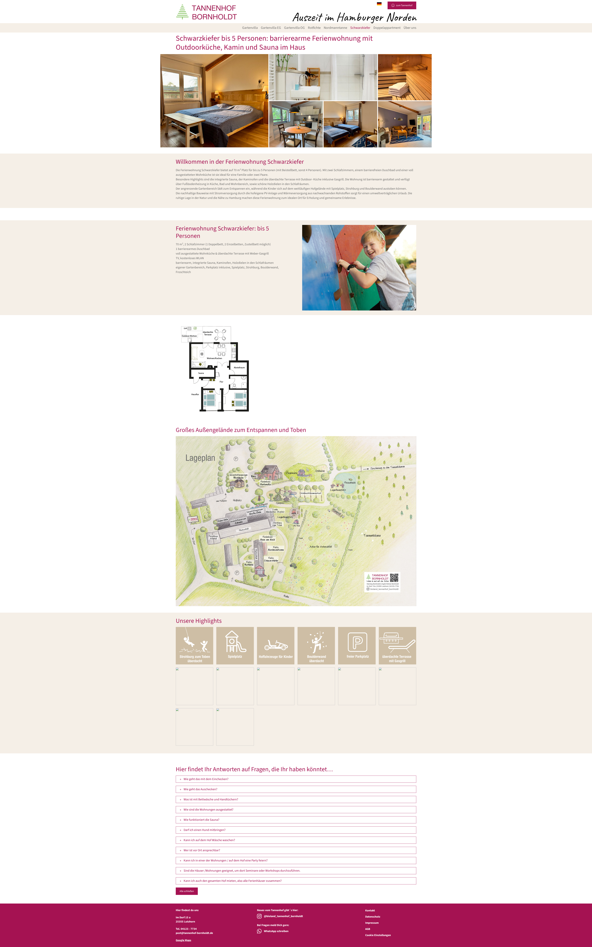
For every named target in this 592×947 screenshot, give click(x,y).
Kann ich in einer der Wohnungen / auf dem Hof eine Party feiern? (226, 860)
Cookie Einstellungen (378, 935)
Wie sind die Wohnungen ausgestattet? (208, 809)
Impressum (372, 923)
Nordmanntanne (335, 27)
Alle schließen (187, 891)
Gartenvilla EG (271, 27)
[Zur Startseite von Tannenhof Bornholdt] (206, 12)
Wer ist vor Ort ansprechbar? (202, 850)
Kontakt (370, 910)
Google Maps (183, 940)
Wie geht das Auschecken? (200, 789)
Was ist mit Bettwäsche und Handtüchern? (211, 799)
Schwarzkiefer (360, 27)
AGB (367, 929)
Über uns (410, 27)
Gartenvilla (250, 27)
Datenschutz (372, 917)
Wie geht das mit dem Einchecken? (206, 779)
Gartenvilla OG (294, 27)
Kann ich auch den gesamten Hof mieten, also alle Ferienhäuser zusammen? (233, 881)
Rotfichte (314, 27)
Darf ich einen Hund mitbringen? (205, 830)
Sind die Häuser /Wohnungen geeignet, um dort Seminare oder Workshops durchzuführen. (242, 871)
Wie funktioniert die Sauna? (201, 820)
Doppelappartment (387, 27)
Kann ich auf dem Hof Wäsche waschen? (209, 840)
